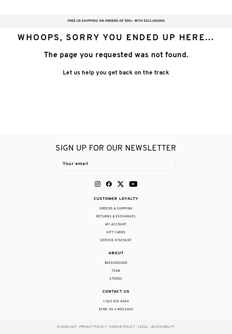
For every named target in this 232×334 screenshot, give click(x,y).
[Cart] (209, 7)
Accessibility (163, 327)
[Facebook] (109, 184)
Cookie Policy (122, 327)
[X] (120, 184)
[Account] (197, 7)
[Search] (186, 7)
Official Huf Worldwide (21, 6)
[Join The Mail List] (165, 164)
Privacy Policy (93, 327)
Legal (143, 327)
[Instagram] (97, 184)
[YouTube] (133, 184)
